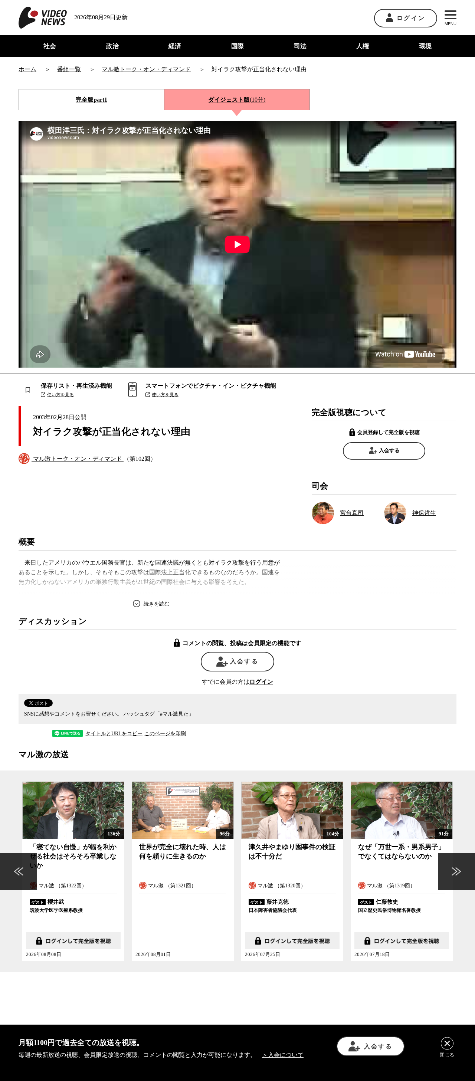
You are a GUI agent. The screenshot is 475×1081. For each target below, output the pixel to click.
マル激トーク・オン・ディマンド (78, 459)
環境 (425, 46)
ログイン (411, 18)
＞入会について (283, 1055)
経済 (174, 46)
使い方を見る (60, 394)
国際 (237, 46)
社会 (49, 46)
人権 (362, 46)
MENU (450, 24)
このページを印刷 (165, 733)
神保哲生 (424, 513)
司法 (300, 46)
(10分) (236, 99)
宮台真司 (352, 513)
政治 (112, 46)
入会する (389, 450)
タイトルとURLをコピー (113, 733)
